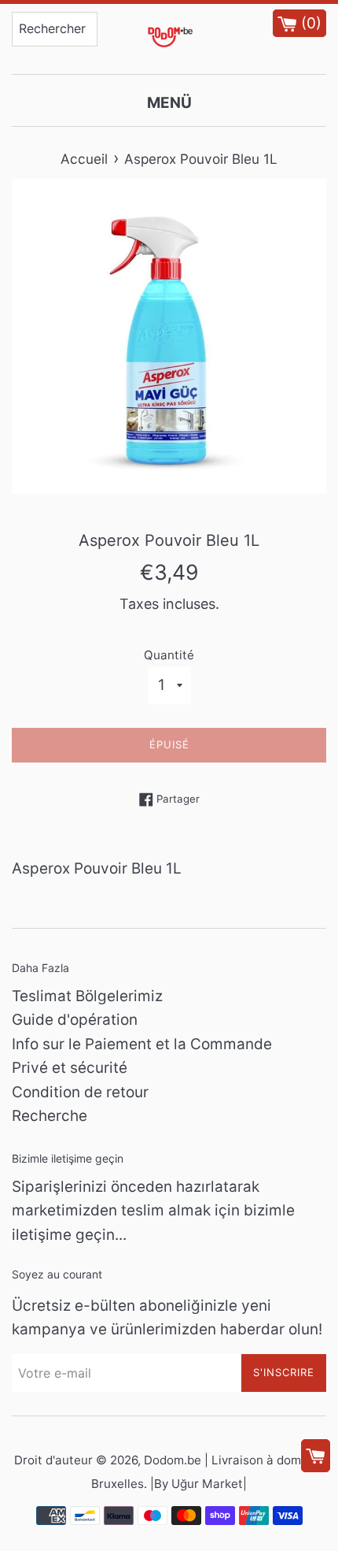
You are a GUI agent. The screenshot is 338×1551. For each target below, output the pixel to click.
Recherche (49, 1116)
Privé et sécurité (69, 1068)
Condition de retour (80, 1092)
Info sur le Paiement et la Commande (142, 1044)
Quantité (169, 654)
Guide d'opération (75, 1020)
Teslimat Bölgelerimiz (87, 996)
